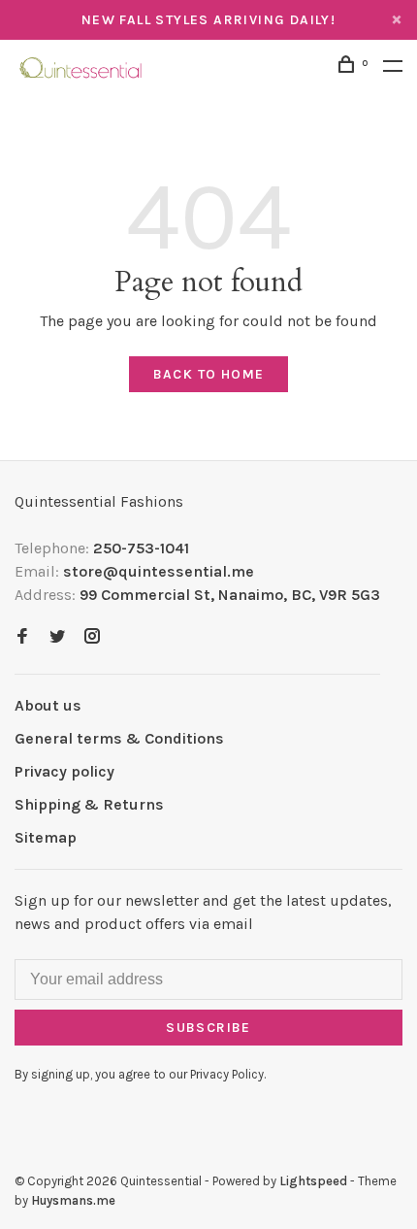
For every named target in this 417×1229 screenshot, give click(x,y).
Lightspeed (313, 1181)
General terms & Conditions (119, 738)
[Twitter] (57, 637)
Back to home (209, 374)
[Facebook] (22, 637)
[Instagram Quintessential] (92, 637)
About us (48, 705)
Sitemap (46, 837)
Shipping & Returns (89, 804)
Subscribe (208, 1027)
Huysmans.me (73, 1200)
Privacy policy (64, 771)
